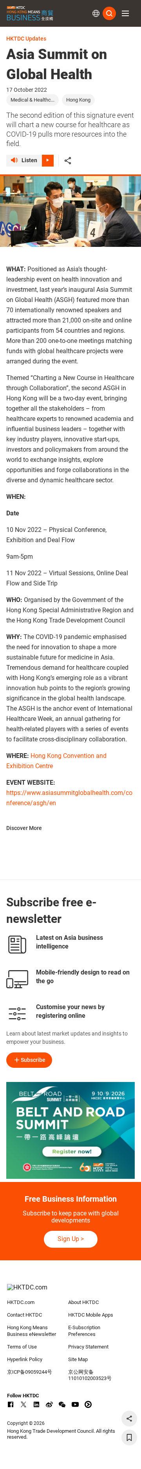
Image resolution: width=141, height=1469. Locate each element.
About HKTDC (83, 1302)
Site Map (78, 1359)
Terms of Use (22, 1347)
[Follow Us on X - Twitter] (23, 1404)
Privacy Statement (88, 1347)
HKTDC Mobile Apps (90, 1315)
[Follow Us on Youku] (88, 1404)
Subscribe (33, 1060)
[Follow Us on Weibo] (49, 1404)
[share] (129, 1418)
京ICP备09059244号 (29, 1372)
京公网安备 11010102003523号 (90, 1375)
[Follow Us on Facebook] (10, 1404)
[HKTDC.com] (70, 1291)
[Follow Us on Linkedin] (36, 1404)
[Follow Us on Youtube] (75, 1404)
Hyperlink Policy (24, 1359)
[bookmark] (129, 1437)
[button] (125, 13)
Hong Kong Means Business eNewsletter (31, 1331)
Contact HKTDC (24, 1315)
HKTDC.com (20, 1302)
